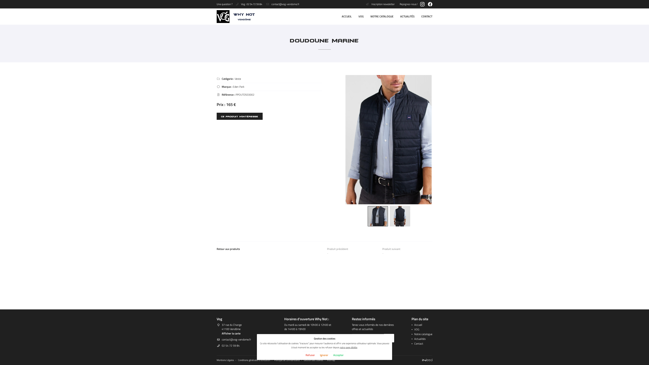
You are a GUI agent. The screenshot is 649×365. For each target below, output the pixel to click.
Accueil (347, 16)
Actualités (407, 16)
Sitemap (331, 360)
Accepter (338, 355)
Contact (426, 16)
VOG (361, 16)
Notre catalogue (381, 16)
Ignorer (324, 355)
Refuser (310, 355)
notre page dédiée (348, 347)
